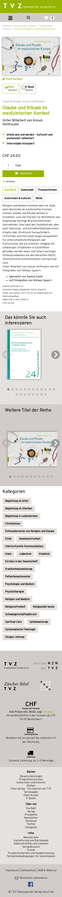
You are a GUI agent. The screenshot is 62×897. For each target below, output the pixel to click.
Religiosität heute (43, 607)
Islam (8, 554)
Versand (47, 712)
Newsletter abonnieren (32, 878)
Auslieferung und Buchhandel (31, 840)
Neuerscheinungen (31, 776)
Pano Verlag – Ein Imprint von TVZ (31, 789)
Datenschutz (28, 870)
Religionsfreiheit (15, 607)
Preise (31, 850)
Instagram (31, 827)
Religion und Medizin (17, 599)
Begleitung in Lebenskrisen (21, 516)
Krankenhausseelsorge (18, 569)
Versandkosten (31, 847)
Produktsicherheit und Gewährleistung (31, 853)
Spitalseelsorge (38, 622)
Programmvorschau (31, 779)
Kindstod (44, 554)
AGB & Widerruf (47, 870)
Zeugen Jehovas (14, 637)
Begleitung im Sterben (18, 508)
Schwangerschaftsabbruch (21, 614)
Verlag (31, 811)
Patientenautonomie (17, 576)
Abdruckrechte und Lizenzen (31, 843)
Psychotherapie (14, 591)
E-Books (31, 798)
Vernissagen (31, 792)
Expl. (18, 165)
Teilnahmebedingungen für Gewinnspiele (31, 856)
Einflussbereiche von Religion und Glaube (29, 531)
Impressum (12, 870)
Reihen (31, 785)
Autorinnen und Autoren (31, 782)
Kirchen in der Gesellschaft (21, 561)
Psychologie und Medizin (19, 584)
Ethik (8, 539)
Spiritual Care (13, 622)
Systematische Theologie (20, 629)
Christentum (12, 523)
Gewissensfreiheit (30, 539)
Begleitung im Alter (17, 501)
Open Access (31, 795)
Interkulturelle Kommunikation (24, 546)
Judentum (25, 554)
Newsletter (31, 818)
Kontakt (31, 808)
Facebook (31, 821)
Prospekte (31, 815)
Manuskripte (31, 837)
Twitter (31, 824)
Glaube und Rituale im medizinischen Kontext (34, 29)
